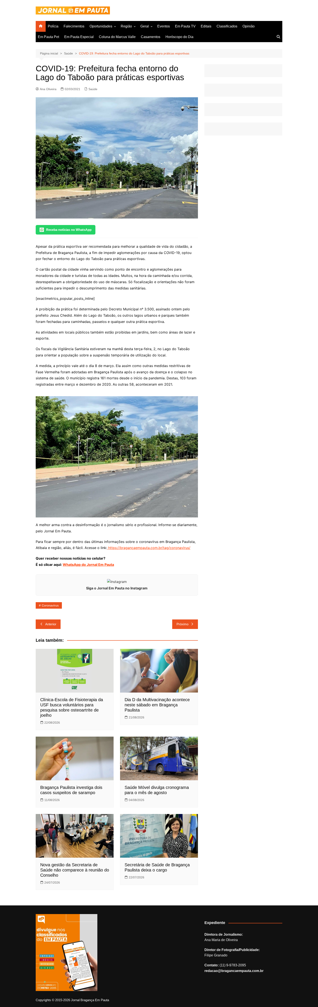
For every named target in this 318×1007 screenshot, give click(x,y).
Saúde (92, 89)
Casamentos (150, 37)
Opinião (249, 26)
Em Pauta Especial (79, 37)
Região (126, 26)
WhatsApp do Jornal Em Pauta (88, 564)
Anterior (50, 624)
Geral (144, 26)
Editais (206, 26)
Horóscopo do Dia (179, 37)
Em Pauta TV (185, 26)
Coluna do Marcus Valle (117, 37)
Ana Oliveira (48, 89)
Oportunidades (101, 26)
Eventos (163, 26)
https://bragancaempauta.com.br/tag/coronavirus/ (148, 548)
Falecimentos (74, 26)
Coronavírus (50, 605)
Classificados (227, 26)
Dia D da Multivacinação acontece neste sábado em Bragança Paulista (157, 704)
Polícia (53, 26)
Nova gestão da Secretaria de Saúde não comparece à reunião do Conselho (74, 870)
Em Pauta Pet (48, 37)
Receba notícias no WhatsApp (69, 229)
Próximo (182, 624)
